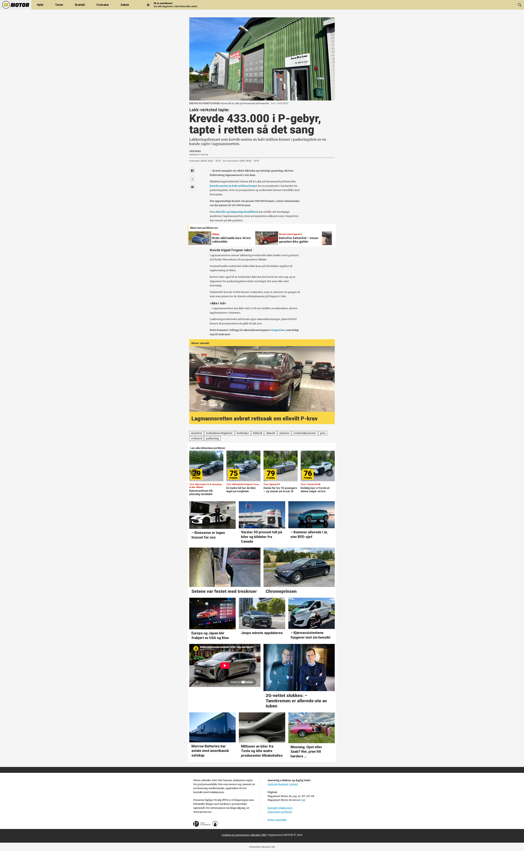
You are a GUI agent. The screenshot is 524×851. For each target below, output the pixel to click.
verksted (196, 438)
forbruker (243, 433)
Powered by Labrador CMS (262, 847)
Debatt (125, 4)
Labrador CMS (258, 835)
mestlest (196, 433)
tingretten (278, 330)
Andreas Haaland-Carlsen (283, 784)
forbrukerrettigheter (219, 433)
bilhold (257, 433)
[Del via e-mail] (192, 187)
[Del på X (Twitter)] (192, 179)
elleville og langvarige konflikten (236, 211)
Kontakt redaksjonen (280, 807)
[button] (326, 236)
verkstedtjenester (304, 433)
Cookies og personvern (235, 835)
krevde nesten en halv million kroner (233, 185)
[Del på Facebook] (192, 171)
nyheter (284, 433)
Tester (59, 4)
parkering (212, 438)
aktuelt (270, 433)
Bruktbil (80, 4)
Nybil (40, 4)
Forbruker (103, 4)
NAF (303, 800)
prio (323, 433)
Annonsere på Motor (280, 811)
